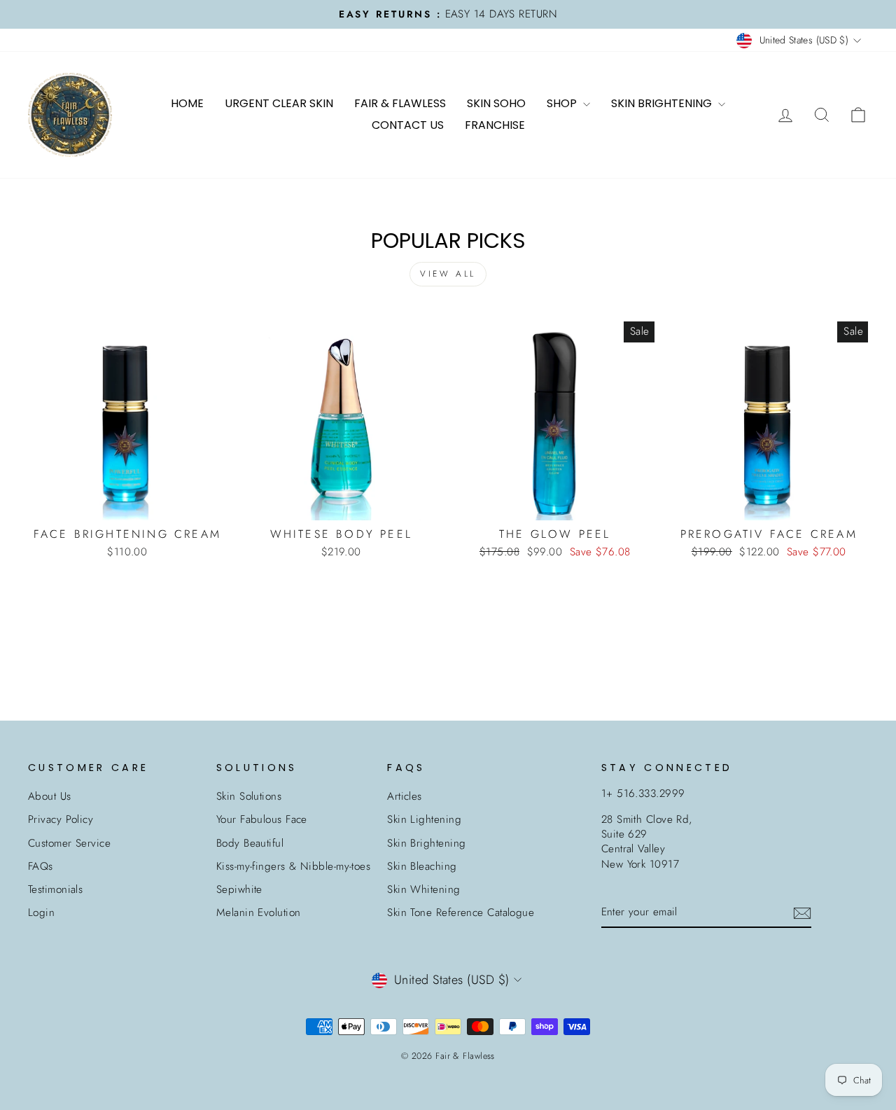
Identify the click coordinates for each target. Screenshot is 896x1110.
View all (448, 274)
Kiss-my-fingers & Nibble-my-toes (293, 866)
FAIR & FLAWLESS (400, 103)
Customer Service (69, 843)
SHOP (563, 103)
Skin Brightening (426, 843)
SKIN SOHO (496, 103)
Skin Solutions (248, 796)
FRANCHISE (495, 125)
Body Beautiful (250, 843)
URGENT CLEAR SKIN (279, 103)
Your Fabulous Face (261, 819)
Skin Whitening (423, 889)
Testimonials (55, 889)
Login (41, 912)
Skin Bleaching (421, 866)
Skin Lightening (424, 819)
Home (187, 103)
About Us (49, 796)
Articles (404, 796)
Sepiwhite (239, 889)
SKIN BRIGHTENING (663, 103)
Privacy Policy (60, 819)
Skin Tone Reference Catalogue (460, 912)
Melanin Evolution (258, 912)
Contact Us (408, 125)
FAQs (40, 866)
